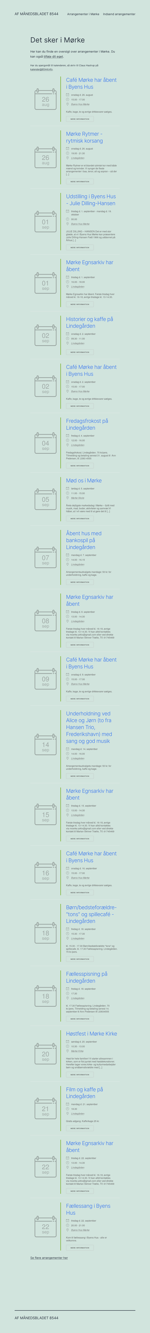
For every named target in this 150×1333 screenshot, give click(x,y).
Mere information (80, 119)
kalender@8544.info (41, 69)
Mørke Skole (77, 498)
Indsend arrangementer (119, 14)
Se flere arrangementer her (49, 1258)
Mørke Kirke (77, 1051)
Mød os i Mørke (84, 480)
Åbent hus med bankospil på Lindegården (84, 540)
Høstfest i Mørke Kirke (91, 1033)
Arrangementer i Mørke (83, 14)
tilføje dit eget (53, 56)
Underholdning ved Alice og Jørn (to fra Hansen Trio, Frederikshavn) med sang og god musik (89, 727)
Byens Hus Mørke (80, 104)
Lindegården (77, 158)
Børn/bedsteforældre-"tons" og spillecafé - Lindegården (91, 914)
